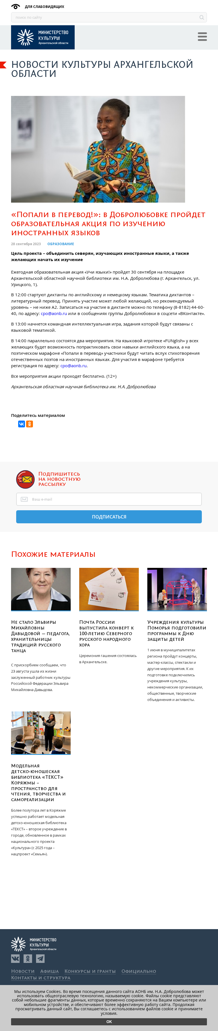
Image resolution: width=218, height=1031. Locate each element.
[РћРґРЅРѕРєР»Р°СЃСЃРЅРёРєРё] (29, 424)
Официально (138, 971)
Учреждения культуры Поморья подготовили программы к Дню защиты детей (176, 631)
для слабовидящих (44, 6)
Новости (23, 971)
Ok (109, 1022)
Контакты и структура (40, 978)
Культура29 (43, 37)
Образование (60, 244)
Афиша (49, 971)
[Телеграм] (40, 958)
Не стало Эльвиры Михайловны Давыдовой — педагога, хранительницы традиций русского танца (40, 636)
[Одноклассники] (28, 958)
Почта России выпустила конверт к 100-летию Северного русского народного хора (106, 634)
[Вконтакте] (15, 958)
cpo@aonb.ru (54, 313)
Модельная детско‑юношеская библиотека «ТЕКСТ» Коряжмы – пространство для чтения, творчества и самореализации (38, 783)
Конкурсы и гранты (90, 971)
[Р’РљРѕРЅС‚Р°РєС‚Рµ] (21, 424)
